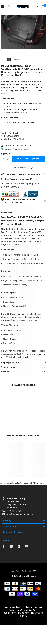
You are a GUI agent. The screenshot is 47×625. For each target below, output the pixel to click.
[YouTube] (26, 546)
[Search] (9, 6)
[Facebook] (4, 546)
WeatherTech (15, 133)
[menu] (2, 6)
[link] (12, 420)
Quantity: (5, 154)
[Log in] (37, 6)
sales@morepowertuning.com (19, 514)
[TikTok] (19, 546)
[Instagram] (11, 546)
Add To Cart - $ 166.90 (28, 158)
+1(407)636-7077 (14, 511)
